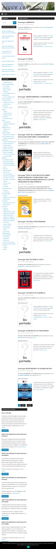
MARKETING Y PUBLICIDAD (9, 197)
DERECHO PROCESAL (8, 147)
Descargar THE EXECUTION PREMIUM (31, 222)
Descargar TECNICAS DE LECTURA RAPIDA (33, 331)
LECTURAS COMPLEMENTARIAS (26, 24)
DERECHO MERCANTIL (8, 143)
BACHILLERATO (6, 88)
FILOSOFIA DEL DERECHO (9, 176)
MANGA (5, 195)
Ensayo (4, 167)
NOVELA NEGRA (7, 226)
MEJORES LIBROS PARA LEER (8, 74)
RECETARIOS (6, 236)
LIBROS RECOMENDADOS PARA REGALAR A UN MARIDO (9, 32)
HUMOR (5, 181)
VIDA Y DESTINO (6, 413)
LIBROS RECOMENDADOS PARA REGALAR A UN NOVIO (8, 70)
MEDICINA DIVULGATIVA (9, 202)
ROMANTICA (6, 238)
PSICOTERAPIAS (7, 235)
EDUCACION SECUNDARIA (9, 165)
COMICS (5, 111)
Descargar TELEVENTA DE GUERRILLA (31, 293)
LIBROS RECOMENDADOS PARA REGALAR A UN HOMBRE (8, 65)
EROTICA (5, 168)
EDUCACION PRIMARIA (8, 163)
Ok (28, 546)
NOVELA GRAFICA (7, 224)
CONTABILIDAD (7, 122)
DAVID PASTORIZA (47, 64)
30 (28, 405)
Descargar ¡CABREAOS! (26, 22)
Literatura (5, 190)
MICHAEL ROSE (21, 337)
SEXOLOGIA (6, 240)
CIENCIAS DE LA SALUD (8, 102)
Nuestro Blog (6, 228)
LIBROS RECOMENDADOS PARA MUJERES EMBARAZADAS (8, 37)
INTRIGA (5, 185)
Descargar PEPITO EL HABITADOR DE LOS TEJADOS (7, 52)
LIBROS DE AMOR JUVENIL (8, 61)
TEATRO (5, 245)
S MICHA (27, 266)
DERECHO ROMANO (8, 152)
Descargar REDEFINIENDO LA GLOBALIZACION (35, 368)
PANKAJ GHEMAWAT (25, 375)
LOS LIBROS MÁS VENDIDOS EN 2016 (8, 57)
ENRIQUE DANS (44, 143)
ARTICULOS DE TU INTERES (8, 409)
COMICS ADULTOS (7, 113)
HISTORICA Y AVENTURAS (9, 179)
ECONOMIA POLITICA (8, 159)
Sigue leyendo (48, 46)
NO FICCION (6, 222)
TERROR (5, 247)
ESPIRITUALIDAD (7, 170)
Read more (5, 430)
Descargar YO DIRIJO (25, 59)
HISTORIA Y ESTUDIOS (8, 177)
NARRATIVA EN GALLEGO (9, 213)
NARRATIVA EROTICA (8, 215)
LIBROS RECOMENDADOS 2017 (8, 42)
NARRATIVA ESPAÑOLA (8, 217)
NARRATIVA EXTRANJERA (9, 219)
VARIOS (5, 249)
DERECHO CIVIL (6, 129)
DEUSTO (30, 29)
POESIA (5, 229)
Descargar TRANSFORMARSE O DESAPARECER (35, 97)
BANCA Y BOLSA (7, 90)
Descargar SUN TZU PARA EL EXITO (31, 259)
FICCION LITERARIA (7, 174)
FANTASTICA (6, 172)
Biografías (5, 91)
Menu (5, 14)
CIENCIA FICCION (7, 100)
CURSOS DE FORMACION (9, 124)
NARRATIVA (6, 210)
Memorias (5, 208)
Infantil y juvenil (6, 183)
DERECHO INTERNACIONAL (9, 141)
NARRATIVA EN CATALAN (9, 211)
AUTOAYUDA (6, 86)
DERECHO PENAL (7, 145)
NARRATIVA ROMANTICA (9, 220)
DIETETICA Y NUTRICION (9, 154)
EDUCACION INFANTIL (8, 161)
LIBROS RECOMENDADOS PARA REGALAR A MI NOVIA (8, 47)
